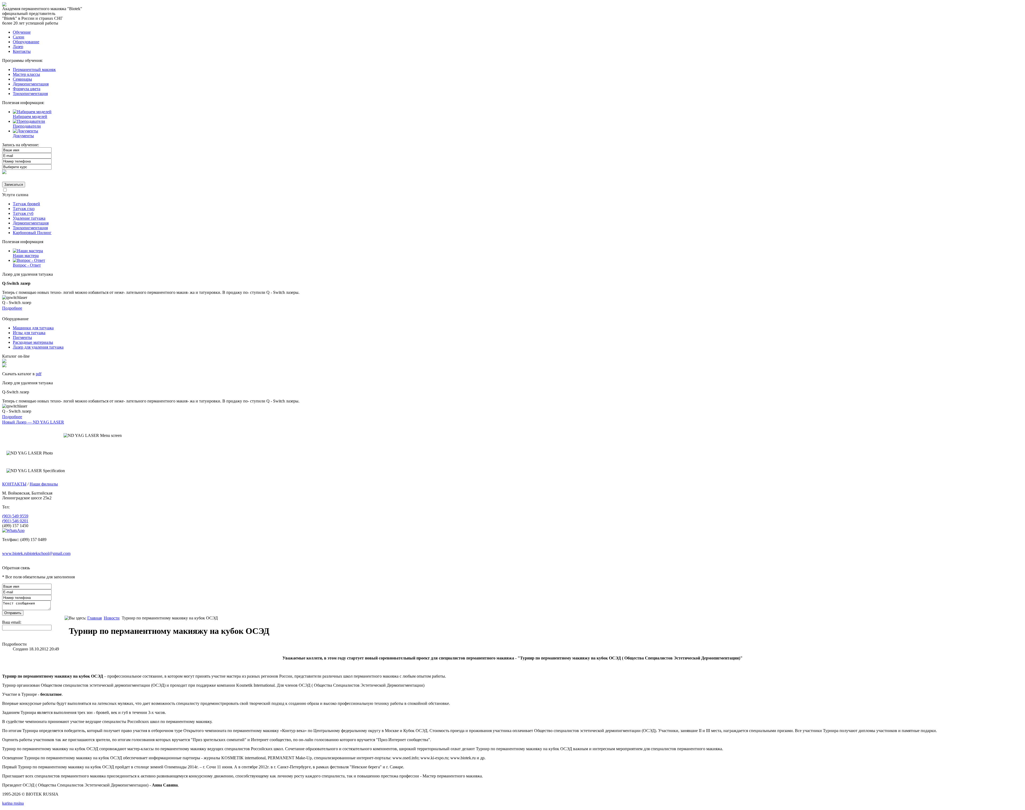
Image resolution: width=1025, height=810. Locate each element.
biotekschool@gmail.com (48, 553)
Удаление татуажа (29, 218)
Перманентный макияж (34, 69)
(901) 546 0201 (15, 521)
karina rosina (13, 803)
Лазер (18, 46)
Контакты (22, 51)
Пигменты (22, 337)
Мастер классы (26, 74)
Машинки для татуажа (33, 328)
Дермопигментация (31, 84)
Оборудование (26, 41)
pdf (38, 374)
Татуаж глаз (23, 208)
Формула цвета (26, 88)
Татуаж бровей (26, 203)
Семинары (22, 79)
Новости (112, 618)
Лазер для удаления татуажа (38, 347)
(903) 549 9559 (15, 516)
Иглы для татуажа (29, 332)
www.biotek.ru (14, 553)
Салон (18, 37)
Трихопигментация (30, 93)
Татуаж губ (23, 213)
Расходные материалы (33, 342)
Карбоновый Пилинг (32, 232)
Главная (94, 618)
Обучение (22, 32)
